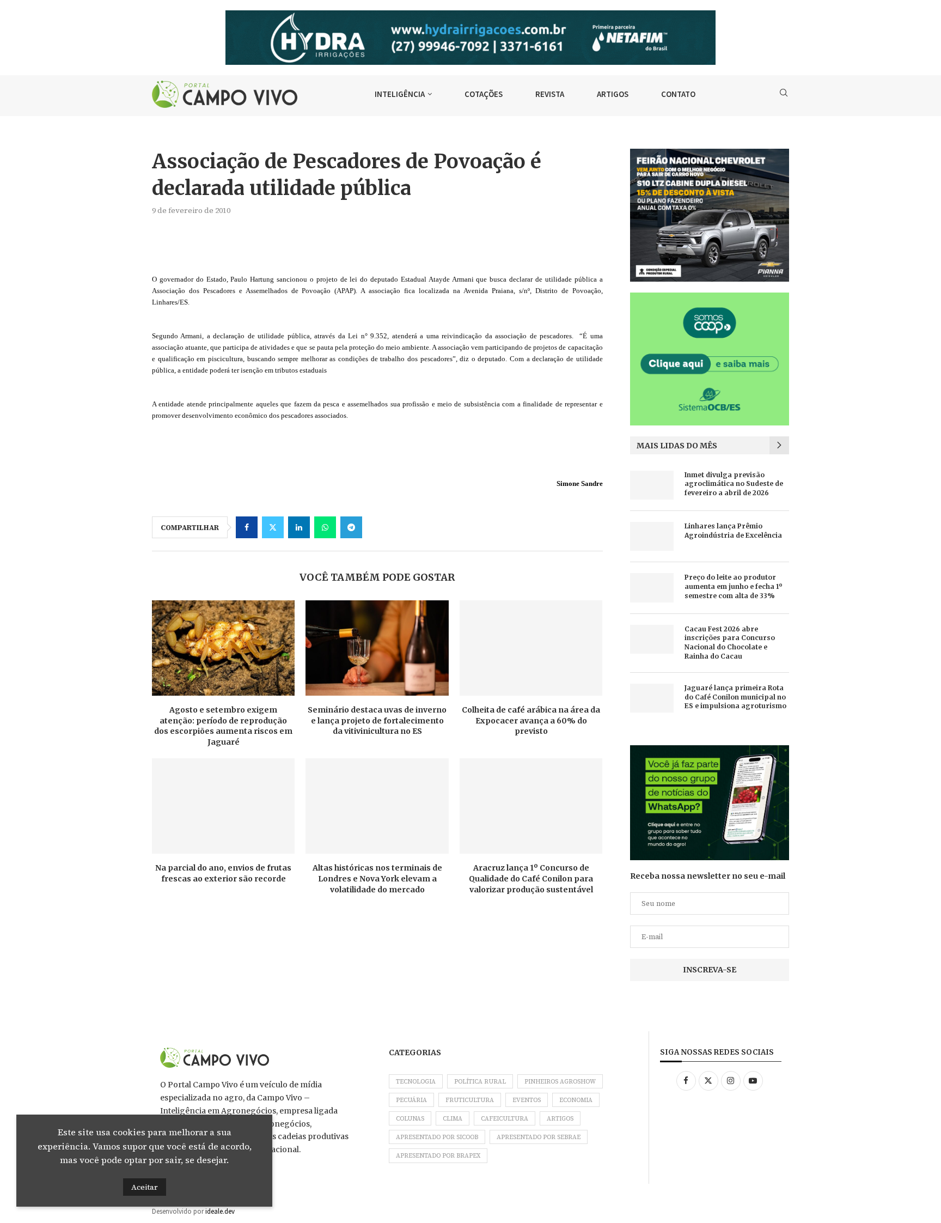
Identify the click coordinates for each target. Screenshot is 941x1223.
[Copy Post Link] (377, 527)
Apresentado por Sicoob (437, 1137)
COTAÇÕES (484, 94)
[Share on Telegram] (351, 527)
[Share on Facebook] (247, 527)
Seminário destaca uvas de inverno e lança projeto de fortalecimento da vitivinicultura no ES (377, 720)
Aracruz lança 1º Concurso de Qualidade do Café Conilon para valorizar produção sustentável (531, 878)
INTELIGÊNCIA (400, 94)
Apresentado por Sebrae (539, 1137)
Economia (575, 1100)
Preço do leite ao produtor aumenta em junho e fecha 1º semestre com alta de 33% (734, 586)
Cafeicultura (504, 1119)
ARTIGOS (612, 94)
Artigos (560, 1119)
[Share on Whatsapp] (325, 527)
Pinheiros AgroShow (560, 1082)
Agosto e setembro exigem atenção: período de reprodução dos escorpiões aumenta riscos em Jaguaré (223, 726)
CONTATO (678, 94)
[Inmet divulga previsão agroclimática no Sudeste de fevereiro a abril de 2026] (652, 485)
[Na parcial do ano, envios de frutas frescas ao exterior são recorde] (223, 806)
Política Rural (480, 1082)
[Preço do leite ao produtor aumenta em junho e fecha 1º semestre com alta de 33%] (652, 587)
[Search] (783, 94)
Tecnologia (416, 1082)
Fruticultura (469, 1100)
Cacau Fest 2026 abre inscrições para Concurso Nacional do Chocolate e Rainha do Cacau (730, 642)
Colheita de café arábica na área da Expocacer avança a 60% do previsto (531, 720)
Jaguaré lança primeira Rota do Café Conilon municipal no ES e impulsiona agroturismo (735, 697)
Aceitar (144, 1187)
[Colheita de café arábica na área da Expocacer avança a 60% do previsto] (531, 648)
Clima (452, 1119)
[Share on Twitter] (273, 527)
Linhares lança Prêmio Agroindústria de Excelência (733, 530)
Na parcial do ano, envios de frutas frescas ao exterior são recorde (223, 873)
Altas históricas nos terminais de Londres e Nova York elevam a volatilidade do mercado (377, 878)
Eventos (526, 1100)
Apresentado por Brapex (438, 1156)
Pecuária (411, 1100)
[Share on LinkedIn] (299, 527)
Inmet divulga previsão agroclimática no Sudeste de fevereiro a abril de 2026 (734, 484)
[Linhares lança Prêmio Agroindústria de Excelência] (652, 536)
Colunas (410, 1119)
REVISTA (549, 94)
